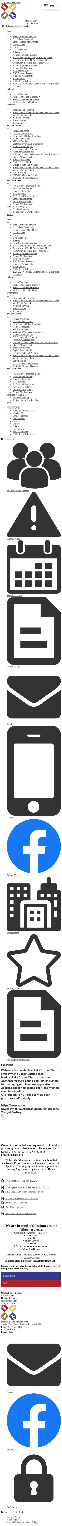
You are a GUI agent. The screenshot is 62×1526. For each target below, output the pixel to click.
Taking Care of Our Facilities (26, 212)
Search (10, 214)
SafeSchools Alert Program (25, 149)
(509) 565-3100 (15, 1327)
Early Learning (19, 172)
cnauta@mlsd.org (12, 1154)
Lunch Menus (19, 418)
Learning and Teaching (23, 110)
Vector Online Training (23, 188)
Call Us (16, 423)
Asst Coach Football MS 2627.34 (20, 1213)
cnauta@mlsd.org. (31, 1258)
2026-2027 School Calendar (25, 178)
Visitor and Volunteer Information (28, 144)
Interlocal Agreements (23, 76)
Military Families (20, 141)
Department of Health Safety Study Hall (31, 60)
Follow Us (17, 426)
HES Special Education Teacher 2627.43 (24, 1191)
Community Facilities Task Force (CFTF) (31, 62)
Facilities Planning (21, 209)
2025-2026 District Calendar (26, 175)
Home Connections (21, 138)
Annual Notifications (22, 68)
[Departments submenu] (8, 296)
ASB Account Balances (23, 73)
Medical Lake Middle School (26, 99)
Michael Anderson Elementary (26, 97)
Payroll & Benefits (21, 191)
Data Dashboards (20, 49)
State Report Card (21, 70)
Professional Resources (23, 196)
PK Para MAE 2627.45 (16, 1202)
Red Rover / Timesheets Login (27, 185)
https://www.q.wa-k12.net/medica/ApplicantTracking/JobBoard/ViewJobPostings (30, 1108)
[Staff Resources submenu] (8, 183)
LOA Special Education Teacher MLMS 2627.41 (27, 1187)
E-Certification (19, 193)
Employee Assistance (22, 199)
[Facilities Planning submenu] (25, 207)
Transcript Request (21, 159)
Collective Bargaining (23, 201)
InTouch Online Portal (23, 133)
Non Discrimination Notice (25, 55)
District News (19, 44)
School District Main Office (25, 42)
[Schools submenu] (8, 92)
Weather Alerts (19, 413)
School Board (19, 78)
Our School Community (24, 39)
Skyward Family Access (24, 410)
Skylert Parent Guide (22, 162)
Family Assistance (21, 131)
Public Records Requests (24, 81)
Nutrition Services (21, 117)
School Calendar (20, 416)
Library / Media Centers (23, 157)
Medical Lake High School (25, 102)
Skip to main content (10, 2)
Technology (18, 123)
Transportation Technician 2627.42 (21, 1181)
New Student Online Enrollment (27, 136)
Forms (15, 47)
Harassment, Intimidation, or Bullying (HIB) (33, 57)
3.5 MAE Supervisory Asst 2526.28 (21, 1198)
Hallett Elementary (21, 94)
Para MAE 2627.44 (14, 1207)
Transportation (19, 120)
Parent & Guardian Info (23, 151)
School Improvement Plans (25, 65)
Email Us (17, 421)
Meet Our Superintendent (24, 36)
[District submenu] (8, 34)
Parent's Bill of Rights (23, 146)
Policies (16, 52)
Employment (18, 429)
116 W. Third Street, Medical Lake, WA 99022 (22, 1324)
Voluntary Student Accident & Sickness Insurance (35, 154)
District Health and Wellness (25, 165)
